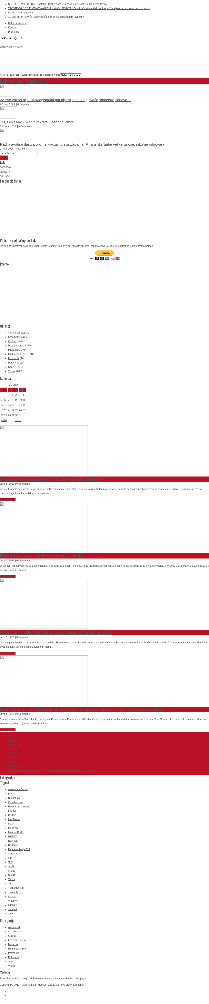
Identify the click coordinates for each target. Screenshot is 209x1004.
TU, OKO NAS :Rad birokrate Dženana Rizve (37, 122)
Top (10, 883)
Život (10, 913)
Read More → (8, 499)
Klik (4, 157)
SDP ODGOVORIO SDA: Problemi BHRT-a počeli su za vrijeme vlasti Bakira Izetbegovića (57, 4)
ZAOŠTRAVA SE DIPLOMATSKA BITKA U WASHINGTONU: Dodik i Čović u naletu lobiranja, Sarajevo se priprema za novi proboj (79, 8)
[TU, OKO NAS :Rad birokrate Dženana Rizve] (8, 117)
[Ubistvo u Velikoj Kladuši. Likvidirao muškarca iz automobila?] (44, 551)
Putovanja (48, 74)
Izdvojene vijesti (17, 345)
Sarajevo (13, 853)
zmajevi (12, 909)
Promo (56, 74)
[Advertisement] (74, 62)
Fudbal (12, 810)
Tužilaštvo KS (15, 892)
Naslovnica (5, 74)
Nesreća (13, 840)
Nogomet (13, 845)
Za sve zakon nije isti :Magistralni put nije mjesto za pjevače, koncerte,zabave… (65, 100)
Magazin (40, 74)
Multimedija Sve (17, 354)
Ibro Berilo (14, 819)
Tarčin (11, 879)
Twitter (5, 972)
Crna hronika (15, 337)
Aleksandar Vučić (18, 789)
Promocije (13, 31)
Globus (12, 341)
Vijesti (14, 74)
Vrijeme (12, 900)
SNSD (11, 866)
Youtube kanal (15, 744)
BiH (10, 793)
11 (24, 400)
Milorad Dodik (16, 832)
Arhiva (11, 761)
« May (4, 420)
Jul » (18, 420)
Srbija (11, 870)
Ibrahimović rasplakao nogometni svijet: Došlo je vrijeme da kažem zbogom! (51, 479)
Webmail (12, 740)
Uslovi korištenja (17, 23)
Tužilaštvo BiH (16, 888)
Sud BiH (12, 875)
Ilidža (11, 823)
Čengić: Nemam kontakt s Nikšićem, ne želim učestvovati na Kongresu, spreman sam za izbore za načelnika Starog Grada (82, 709)
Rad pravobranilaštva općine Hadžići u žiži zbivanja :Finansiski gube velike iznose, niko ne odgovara (82, 144)
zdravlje (12, 905)
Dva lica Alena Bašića (20, 12)
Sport (19, 74)
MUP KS (13, 836)
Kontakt (12, 27)
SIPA (10, 862)
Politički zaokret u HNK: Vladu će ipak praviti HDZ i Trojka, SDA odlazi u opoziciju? (55, 632)
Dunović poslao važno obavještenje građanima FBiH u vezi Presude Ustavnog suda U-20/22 (53, 770)
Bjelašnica (14, 798)
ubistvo (12, 896)
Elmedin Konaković (19, 806)
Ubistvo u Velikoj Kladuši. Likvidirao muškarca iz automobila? (41, 556)
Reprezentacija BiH (19, 849)
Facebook (13, 749)
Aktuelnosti (14, 332)
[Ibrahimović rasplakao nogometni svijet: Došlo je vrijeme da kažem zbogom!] (44, 474)
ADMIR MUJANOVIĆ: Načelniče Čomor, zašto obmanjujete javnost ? (46, 17)
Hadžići (12, 815)
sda (10, 858)
